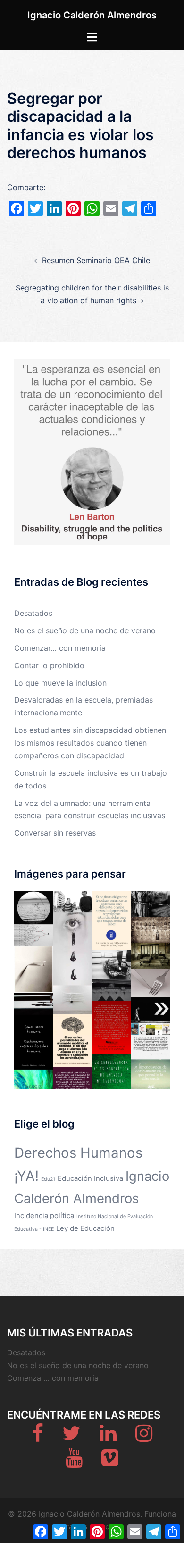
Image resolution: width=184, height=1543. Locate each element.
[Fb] (37, 1437)
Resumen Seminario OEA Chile (96, 260)
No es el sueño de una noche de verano (85, 630)
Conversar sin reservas (55, 833)
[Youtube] (74, 1462)
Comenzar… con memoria (60, 648)
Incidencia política (44, 1215)
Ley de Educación (85, 1228)
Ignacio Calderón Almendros (92, 15)
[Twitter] (71, 1437)
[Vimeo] (109, 1462)
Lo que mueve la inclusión (60, 683)
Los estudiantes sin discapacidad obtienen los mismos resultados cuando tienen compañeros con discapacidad (90, 742)
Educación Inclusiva (90, 1178)
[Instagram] (143, 1437)
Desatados (33, 613)
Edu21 (48, 1179)
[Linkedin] (108, 1437)
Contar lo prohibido (49, 665)
